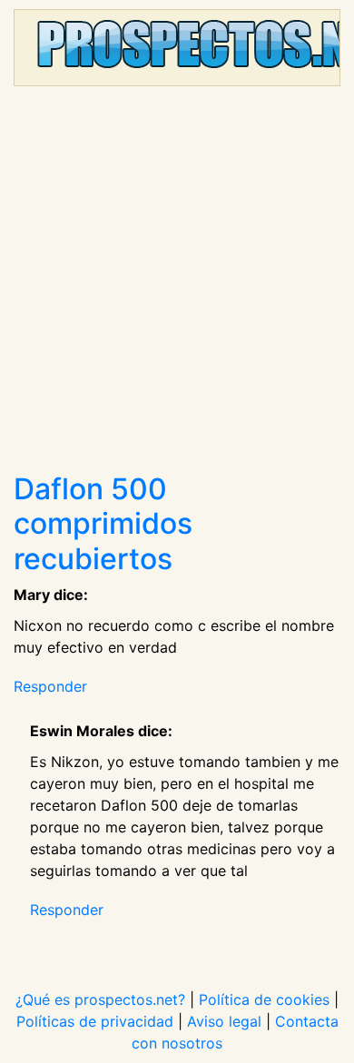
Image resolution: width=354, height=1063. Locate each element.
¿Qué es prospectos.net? (100, 999)
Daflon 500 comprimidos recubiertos (103, 523)
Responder (50, 686)
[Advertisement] (177, 286)
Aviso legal (224, 1021)
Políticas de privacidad (94, 1021)
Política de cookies (264, 999)
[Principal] (177, 47)
